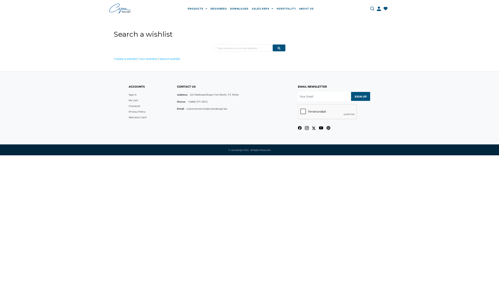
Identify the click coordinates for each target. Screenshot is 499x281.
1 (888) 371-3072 (198, 101)
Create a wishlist (125, 58)
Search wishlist (169, 58)
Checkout (134, 105)
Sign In (133, 94)
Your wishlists (148, 58)
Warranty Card (137, 117)
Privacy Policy (137, 111)
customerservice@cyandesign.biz (206, 108)
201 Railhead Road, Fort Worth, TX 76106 (214, 94)
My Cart (133, 100)
